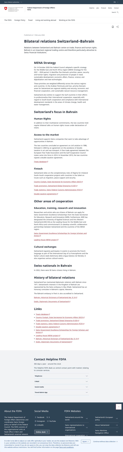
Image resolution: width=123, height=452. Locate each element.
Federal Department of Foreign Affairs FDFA (41, 9)
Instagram (41, 421)
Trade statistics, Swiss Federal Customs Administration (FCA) (57, 190)
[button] (8, 20)
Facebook (40, 417)
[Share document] (117, 27)
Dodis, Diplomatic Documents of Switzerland (51, 301)
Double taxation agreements (45, 194)
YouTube (52, 421)
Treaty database (40, 162)
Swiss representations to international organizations (74, 427)
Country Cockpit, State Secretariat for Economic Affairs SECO (57, 182)
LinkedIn (40, 425)
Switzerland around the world (74, 418)
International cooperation (75, 435)
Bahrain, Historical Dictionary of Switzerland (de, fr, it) (54, 297)
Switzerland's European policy (104, 418)
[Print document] (112, 27)
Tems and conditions (66, 447)
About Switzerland (102, 425)
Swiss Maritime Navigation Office (102, 431)
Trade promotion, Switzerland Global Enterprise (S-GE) (55, 186)
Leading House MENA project (45, 240)
